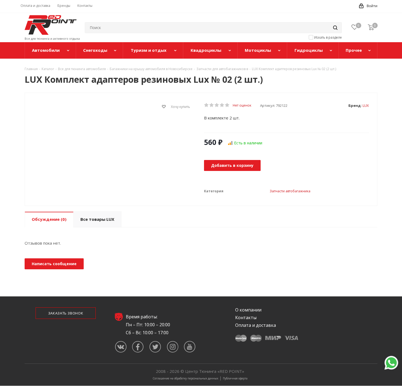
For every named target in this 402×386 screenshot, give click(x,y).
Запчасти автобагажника (290, 191)
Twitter (155, 347)
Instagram (172, 347)
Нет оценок (242, 105)
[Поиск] (335, 27)
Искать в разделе (328, 37)
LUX (366, 105)
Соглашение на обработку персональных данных (185, 378)
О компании (248, 310)
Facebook (138, 347)
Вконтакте (121, 347)
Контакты (246, 317)
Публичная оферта (235, 378)
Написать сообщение (54, 263)
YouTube (190, 347)
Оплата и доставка (255, 325)
